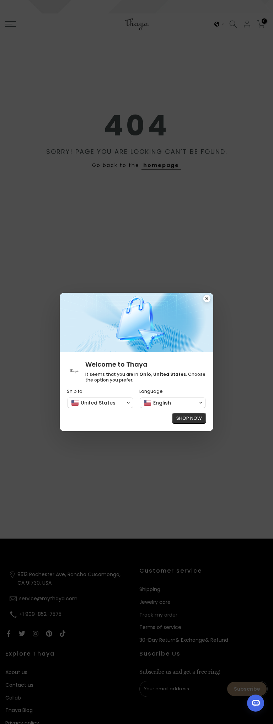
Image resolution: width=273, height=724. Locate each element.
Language (151, 391)
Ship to (74, 391)
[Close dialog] (206, 299)
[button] (100, 402)
